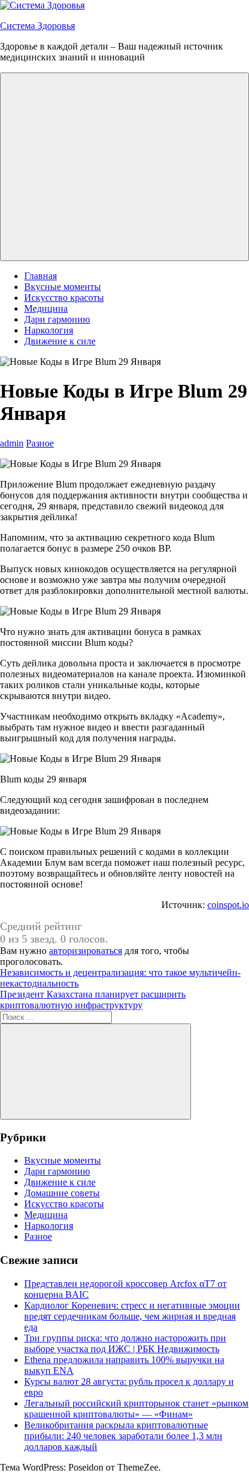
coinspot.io (228, 905)
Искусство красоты (64, 297)
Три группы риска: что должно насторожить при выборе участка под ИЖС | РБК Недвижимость (125, 1343)
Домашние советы (62, 1193)
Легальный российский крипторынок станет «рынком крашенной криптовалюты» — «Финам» (136, 1408)
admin (12, 443)
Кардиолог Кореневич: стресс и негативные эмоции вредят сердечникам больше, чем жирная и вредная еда (132, 1316)
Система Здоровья (37, 26)
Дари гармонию (57, 319)
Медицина (46, 308)
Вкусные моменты (62, 287)
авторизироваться (85, 951)
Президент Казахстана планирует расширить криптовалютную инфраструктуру (93, 999)
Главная (40, 276)
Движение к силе (59, 341)
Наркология (48, 330)
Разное (40, 443)
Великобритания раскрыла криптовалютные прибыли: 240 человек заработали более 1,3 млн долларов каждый (123, 1436)
